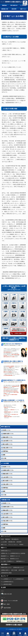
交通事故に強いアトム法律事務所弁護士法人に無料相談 (13, 553)
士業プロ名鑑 (21, 570)
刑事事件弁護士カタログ (6, 567)
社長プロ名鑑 (14, 570)
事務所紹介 (4, 5)
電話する (25, 4)
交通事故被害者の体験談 (6, 572)
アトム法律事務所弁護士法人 (7, 581)
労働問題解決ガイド (20, 561)
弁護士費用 (13, 9)
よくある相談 (23, 5)
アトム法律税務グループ (6, 579)
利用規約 (21, 544)
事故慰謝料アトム (5, 556)
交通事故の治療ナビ (5, 570)
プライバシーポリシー (13, 544)
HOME (2, 539)
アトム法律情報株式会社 (18, 579)
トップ (3, 1)
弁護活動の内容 (4, 9)
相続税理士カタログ (14, 558)
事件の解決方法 (14, 5)
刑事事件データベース (15, 556)
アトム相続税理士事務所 (6, 584)
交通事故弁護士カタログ (18, 567)
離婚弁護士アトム (5, 558)
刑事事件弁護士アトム (6, 550)
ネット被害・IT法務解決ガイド (7, 561)
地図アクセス (23, 9)
